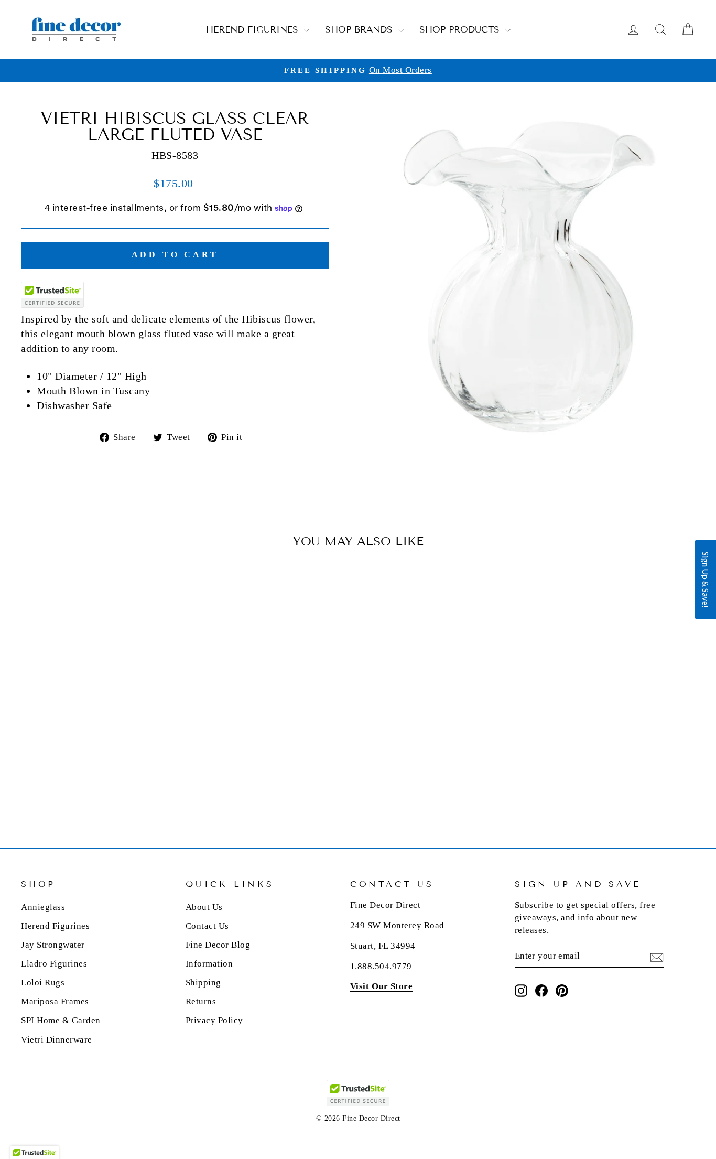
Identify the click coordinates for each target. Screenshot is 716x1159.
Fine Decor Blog (218, 945)
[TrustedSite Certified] (52, 295)
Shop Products (461, 29)
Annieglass (43, 907)
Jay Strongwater (53, 945)
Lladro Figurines (54, 964)
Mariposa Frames (55, 1001)
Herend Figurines (253, 29)
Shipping (203, 983)
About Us (204, 907)
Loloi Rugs (42, 983)
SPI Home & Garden (61, 1020)
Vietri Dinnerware (56, 1040)
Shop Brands (360, 29)
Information (209, 964)
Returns (201, 1001)
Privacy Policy (214, 1020)
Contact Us (207, 926)
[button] (705, 579)
